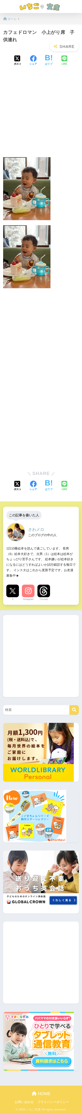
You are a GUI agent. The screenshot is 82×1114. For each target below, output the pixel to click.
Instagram (28, 599)
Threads (44, 599)
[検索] (74, 710)
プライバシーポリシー (53, 1102)
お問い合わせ (24, 1102)
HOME (43, 1093)
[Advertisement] (41, 113)
